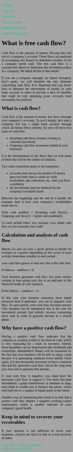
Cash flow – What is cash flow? (22, 445)
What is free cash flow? (17, 448)
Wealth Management (15, 33)
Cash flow (8, 10)
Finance (7, 5)
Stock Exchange (12, 22)
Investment (9, 16)
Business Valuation (14, 27)
